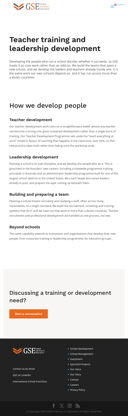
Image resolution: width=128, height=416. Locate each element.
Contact (74, 379)
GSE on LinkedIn (22, 375)
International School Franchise (30, 381)
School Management (81, 353)
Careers (74, 384)
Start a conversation (28, 313)
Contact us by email (24, 368)
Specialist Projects (80, 364)
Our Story (75, 374)
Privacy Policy (77, 389)
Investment (76, 359)
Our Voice (75, 369)
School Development (81, 348)
